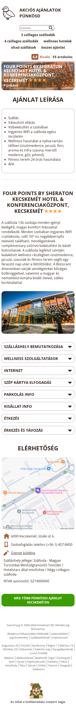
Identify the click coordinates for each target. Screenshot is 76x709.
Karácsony (38, 645)
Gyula (20, 661)
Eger (52, 658)
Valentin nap (42, 649)
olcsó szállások (23, 47)
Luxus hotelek (39, 653)
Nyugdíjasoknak (63, 649)
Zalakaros (39, 669)
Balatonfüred (24, 658)
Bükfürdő (41, 658)
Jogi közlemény (19, 637)
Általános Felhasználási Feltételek (28, 634)
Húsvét (25, 645)
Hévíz (63, 661)
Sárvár (32, 665)
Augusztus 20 (10, 645)
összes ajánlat (53, 47)
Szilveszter (25, 649)
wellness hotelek (57, 41)
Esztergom (64, 658)
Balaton (9, 658)
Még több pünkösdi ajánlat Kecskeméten (38, 600)
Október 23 (10, 649)
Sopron (52, 665)
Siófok (42, 665)
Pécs (22, 665)
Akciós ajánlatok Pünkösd (40, 13)
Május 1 (52, 645)
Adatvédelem (59, 634)
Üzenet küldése (23, 553)
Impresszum (60, 637)
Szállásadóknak (40, 637)
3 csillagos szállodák (38, 35)
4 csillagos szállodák (21, 41)
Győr (12, 661)
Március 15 (66, 645)
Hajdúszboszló (36, 661)
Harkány (52, 661)
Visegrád (65, 665)
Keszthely (11, 665)
